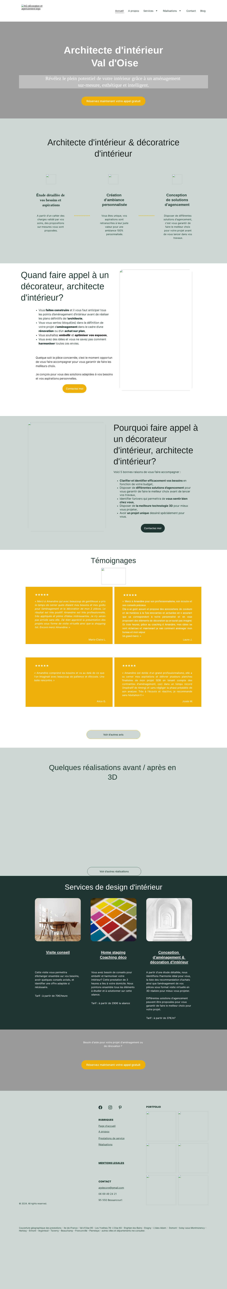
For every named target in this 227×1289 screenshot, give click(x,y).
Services (148, 10)
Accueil (119, 10)
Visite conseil (58, 952)
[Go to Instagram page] (110, 1107)
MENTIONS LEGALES (111, 1163)
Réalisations (170, 10)
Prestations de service (111, 1138)
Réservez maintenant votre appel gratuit (113, 101)
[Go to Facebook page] (100, 1107)
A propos (133, 10)
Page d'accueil (107, 1125)
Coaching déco (113, 957)
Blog (203, 10)
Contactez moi (74, 388)
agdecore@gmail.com (111, 1187)
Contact (191, 10)
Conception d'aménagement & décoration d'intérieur (169, 957)
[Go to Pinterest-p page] (120, 1107)
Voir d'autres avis (113, 734)
